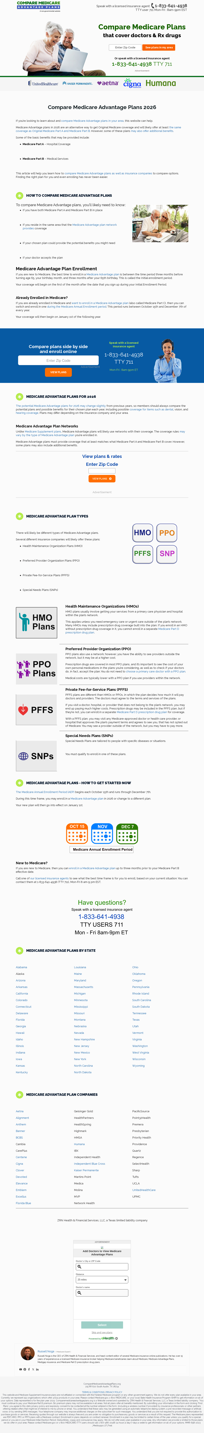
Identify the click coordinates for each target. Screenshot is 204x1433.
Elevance (22, 1183)
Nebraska (80, 1026)
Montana (79, 1019)
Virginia (137, 1039)
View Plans (100, 478)
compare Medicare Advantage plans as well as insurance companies (108, 173)
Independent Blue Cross (89, 1163)
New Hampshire (84, 1039)
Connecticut (23, 1006)
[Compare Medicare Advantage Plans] (38, 7)
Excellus (21, 1196)
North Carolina (83, 1065)
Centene (21, 1157)
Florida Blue (23, 1203)
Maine (78, 973)
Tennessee (139, 1013)
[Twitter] (33, 1369)
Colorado (21, 1000)
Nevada (79, 1032)
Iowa (19, 1059)
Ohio (135, 967)
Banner (20, 1131)
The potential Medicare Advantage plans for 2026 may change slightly (61, 405)
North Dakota (82, 1072)
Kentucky (22, 1072)
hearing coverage (27, 412)
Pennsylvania (140, 987)
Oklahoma (138, 973)
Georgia (21, 1026)
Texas (136, 1019)
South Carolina (141, 1000)
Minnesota (81, 1000)
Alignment (22, 1117)
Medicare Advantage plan (102, 274)
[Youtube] (20, 1369)
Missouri (79, 1013)
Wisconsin (138, 1059)
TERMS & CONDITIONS (93, 1392)
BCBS (19, 1137)
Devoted (21, 1176)
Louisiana (80, 967)
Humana (79, 1144)
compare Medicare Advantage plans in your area (92, 120)
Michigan (80, 993)
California (22, 993)
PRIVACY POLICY (114, 1392)
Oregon (137, 980)
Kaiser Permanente (86, 1170)
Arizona (20, 980)
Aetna (19, 1111)
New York (80, 1059)
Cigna (19, 1163)
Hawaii (20, 1032)
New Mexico (82, 1052)
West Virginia (140, 1052)
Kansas (20, 1065)
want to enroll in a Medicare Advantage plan (100, 303)
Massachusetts (83, 987)
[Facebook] (29, 1369)
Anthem (21, 1124)
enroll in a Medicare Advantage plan (92, 868)
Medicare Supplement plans (43, 431)
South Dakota (141, 1006)
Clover (20, 1170)
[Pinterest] (24, 1369)
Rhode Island (140, 993)
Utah (135, 1026)
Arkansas (21, 987)
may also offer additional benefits (152, 131)
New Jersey (81, 1046)
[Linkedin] (37, 1369)
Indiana (20, 1052)
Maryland (80, 980)
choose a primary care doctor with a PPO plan (155, 671)
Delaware (22, 1013)
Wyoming (138, 1065)
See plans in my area (159, 47)
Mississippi (81, 1006)
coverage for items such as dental (151, 409)
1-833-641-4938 (171, 5)
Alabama (21, 967)
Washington (140, 1046)
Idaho (19, 1039)
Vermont (137, 1032)
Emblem (21, 1190)
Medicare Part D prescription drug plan (142, 712)
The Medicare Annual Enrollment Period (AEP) (45, 792)
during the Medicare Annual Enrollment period (76, 306)
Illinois (20, 1046)
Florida (20, 1019)
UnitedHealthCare (144, 1190)
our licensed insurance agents (49, 878)
